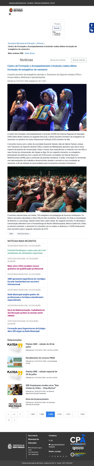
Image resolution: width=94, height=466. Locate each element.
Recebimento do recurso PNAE (40, 358)
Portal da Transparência (41, 3)
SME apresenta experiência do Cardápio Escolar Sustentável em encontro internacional (27, 282)
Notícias (57, 35)
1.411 (68, 414)
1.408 (41, 414)
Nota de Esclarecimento (37, 399)
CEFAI (11, 234)
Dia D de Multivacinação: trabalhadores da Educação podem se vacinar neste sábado (26, 313)
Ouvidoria (30, 3)
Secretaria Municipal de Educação (21, 43)
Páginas (58, 33)
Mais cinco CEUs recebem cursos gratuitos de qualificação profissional (25, 267)
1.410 (59, 414)
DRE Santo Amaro (23, 234)
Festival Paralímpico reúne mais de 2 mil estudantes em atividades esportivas (27, 251)
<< (14, 414)
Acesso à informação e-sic (17, 3)
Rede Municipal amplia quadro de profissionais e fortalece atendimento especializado (25, 297)
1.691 (82, 414)
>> (9, 420)
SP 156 (52, 3)
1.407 (32, 414)
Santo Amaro (30, 53)
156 (51, 440)
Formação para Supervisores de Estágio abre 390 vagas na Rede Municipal (27, 329)
